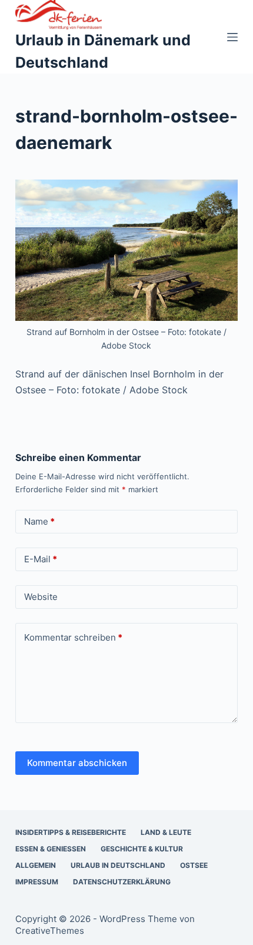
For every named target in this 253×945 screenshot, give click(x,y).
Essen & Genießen (50, 848)
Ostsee (194, 865)
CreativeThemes (49, 930)
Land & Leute (166, 832)
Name (39, 521)
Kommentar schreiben (73, 637)
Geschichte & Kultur (142, 848)
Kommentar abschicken (77, 762)
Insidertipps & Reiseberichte (70, 832)
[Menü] (232, 37)
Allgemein (35, 865)
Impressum (36, 881)
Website (41, 596)
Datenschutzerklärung (122, 881)
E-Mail (40, 559)
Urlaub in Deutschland (118, 865)
